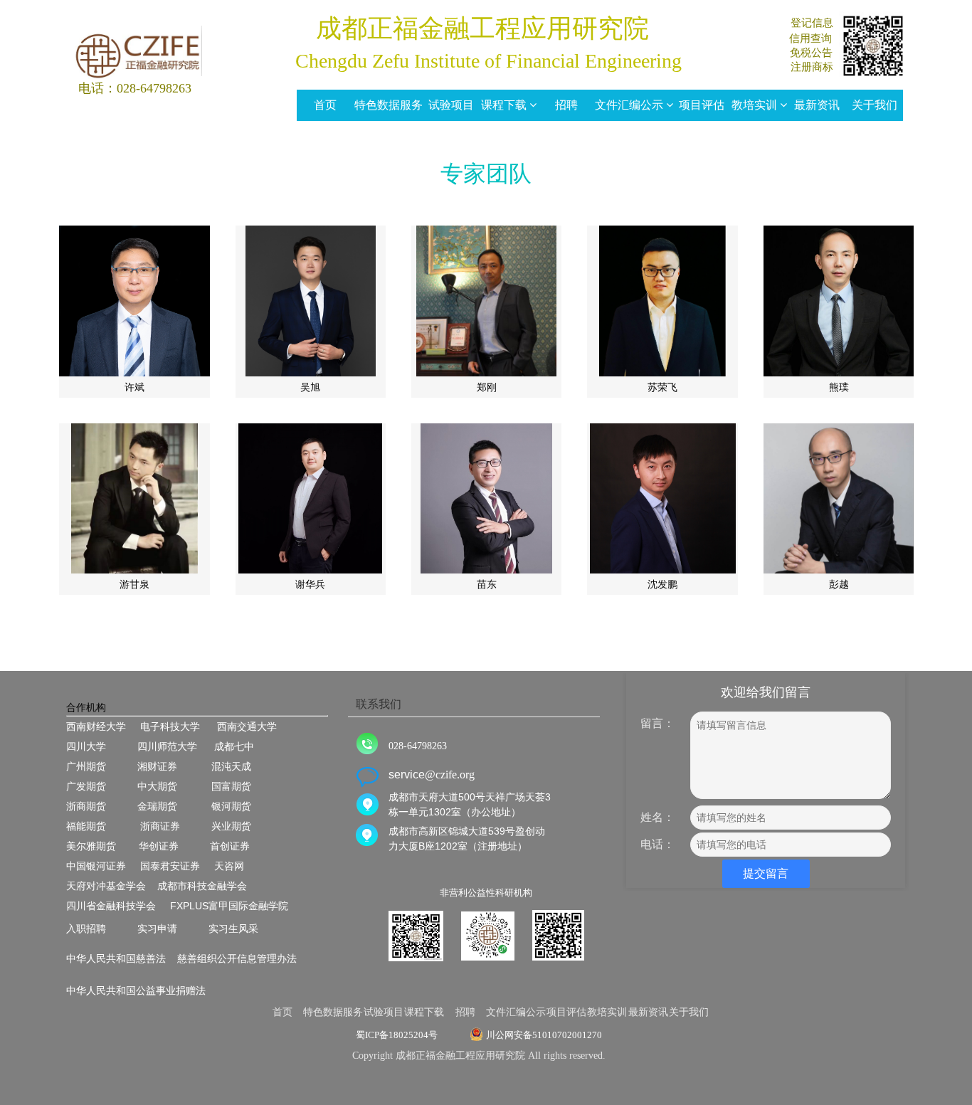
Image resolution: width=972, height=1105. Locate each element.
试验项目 (451, 105)
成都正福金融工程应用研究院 (482, 28)
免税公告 (811, 52)
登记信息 (812, 22)
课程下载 (505, 105)
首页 (325, 105)
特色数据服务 (388, 105)
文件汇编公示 (630, 105)
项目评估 (701, 105)
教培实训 (755, 105)
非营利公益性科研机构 (486, 892)
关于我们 (874, 105)
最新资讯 (817, 105)
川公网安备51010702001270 (544, 1035)
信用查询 (810, 38)
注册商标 (812, 67)
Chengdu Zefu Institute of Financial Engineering (486, 61)
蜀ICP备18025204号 (397, 1035)
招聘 (566, 105)
